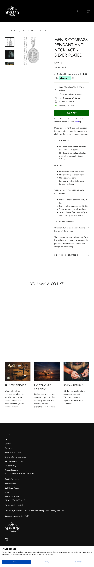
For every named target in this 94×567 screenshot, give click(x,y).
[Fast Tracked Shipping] (47, 371)
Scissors (8, 492)
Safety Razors (10, 483)
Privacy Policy (10, 465)
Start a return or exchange (15, 457)
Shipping (8, 448)
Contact (8, 443)
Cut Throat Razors (12, 488)
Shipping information (66, 255)
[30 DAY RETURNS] (76, 371)
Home (7, 31)
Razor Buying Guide (13, 452)
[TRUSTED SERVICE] (17, 371)
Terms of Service (11, 470)
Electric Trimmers (12, 479)
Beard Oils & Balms (12, 496)
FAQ (6, 439)
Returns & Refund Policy (14, 461)
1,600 (20, 403)
